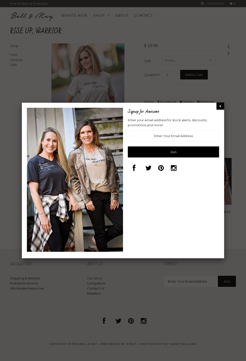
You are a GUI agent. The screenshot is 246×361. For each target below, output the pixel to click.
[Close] (220, 105)
